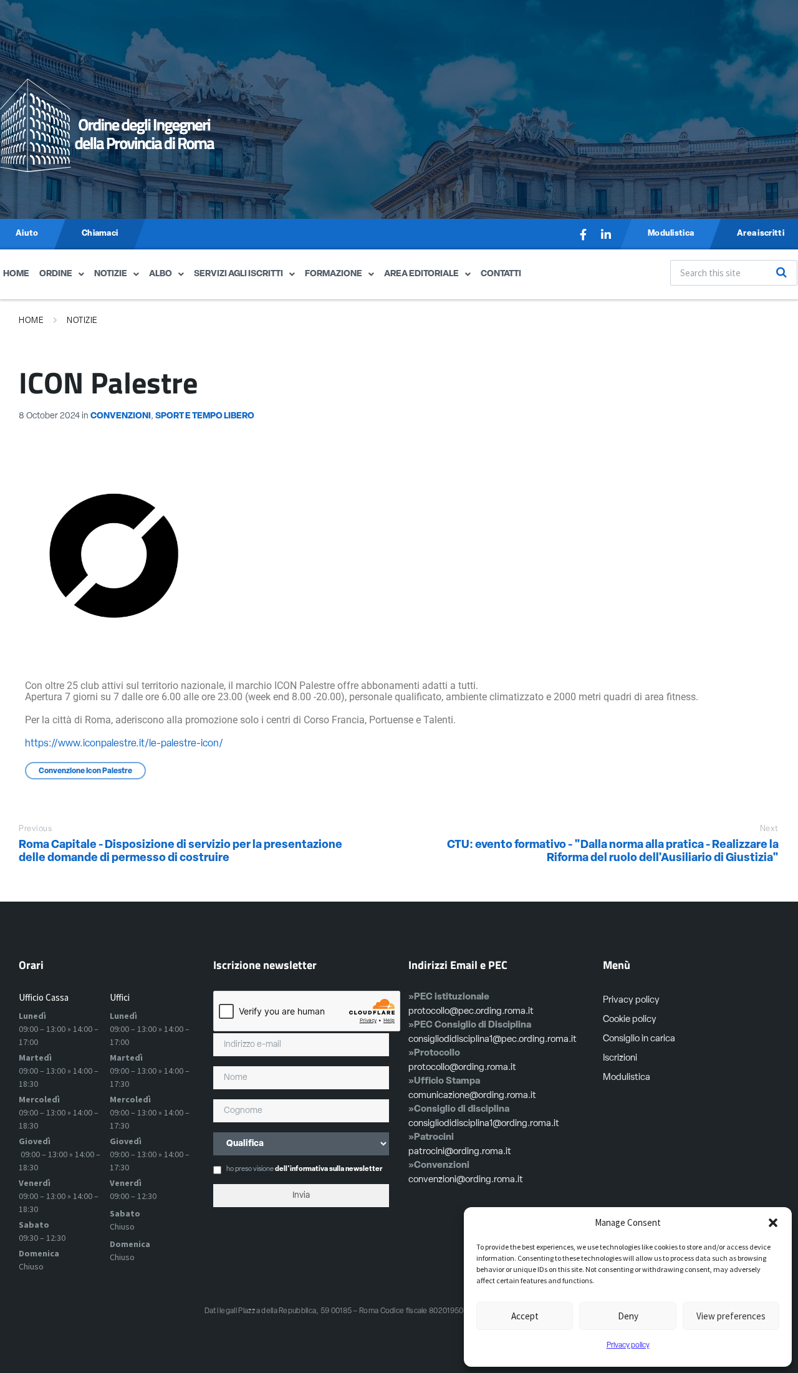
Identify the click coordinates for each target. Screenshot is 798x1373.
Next (769, 829)
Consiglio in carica (639, 1039)
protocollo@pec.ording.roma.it (471, 1011)
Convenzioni (120, 416)
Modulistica (626, 1077)
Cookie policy (629, 1019)
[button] (773, 1222)
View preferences (731, 1316)
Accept (525, 1316)
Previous (35, 829)
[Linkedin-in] (606, 234)
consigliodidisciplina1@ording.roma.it (483, 1124)
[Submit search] (781, 272)
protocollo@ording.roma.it (462, 1067)
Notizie (110, 274)
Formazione (333, 274)
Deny (628, 1316)
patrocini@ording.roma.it (459, 1152)
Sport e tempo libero (204, 416)
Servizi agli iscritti (238, 274)
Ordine (55, 274)
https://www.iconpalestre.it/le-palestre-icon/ (124, 744)
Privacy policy (628, 1345)
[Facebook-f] (583, 234)
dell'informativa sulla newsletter (328, 1169)
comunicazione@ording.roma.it (472, 1096)
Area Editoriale (421, 274)
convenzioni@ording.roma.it (465, 1180)
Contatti (501, 274)
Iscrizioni (620, 1058)
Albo (160, 274)
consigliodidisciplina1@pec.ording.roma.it (492, 1039)
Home (16, 274)
